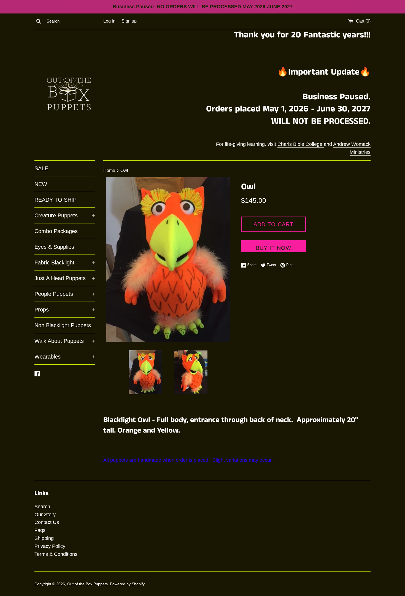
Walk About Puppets (64, 341)
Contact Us (46, 522)
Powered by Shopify (127, 584)
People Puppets (64, 294)
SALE (41, 168)
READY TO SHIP (55, 200)
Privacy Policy (49, 546)
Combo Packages (56, 231)
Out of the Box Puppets (87, 584)
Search (42, 506)
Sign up (129, 20)
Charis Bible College (300, 144)
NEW (40, 184)
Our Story (45, 514)
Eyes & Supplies (54, 247)
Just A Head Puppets (64, 278)
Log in (109, 20)
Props (64, 310)
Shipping (44, 538)
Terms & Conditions (55, 554)
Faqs (39, 530)
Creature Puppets (64, 215)
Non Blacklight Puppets (62, 325)
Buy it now (273, 248)
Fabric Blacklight (64, 262)
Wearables (64, 357)
